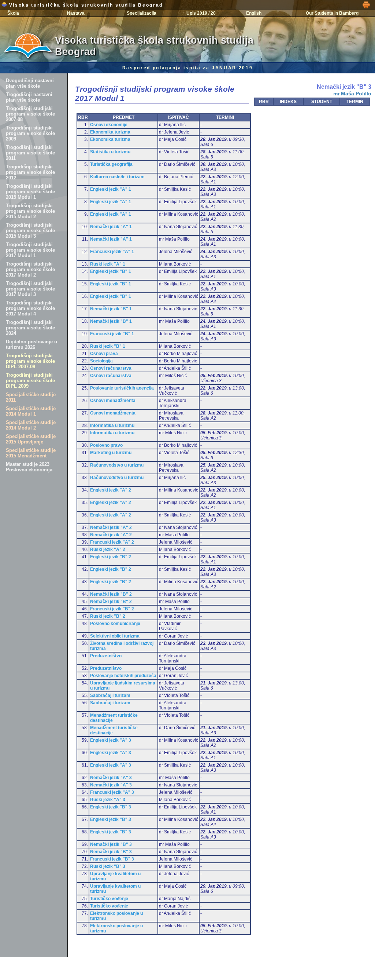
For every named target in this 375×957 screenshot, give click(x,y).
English (253, 13)
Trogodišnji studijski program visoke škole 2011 (30, 153)
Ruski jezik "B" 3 (107, 866)
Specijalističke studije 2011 (31, 397)
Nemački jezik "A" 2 (111, 527)
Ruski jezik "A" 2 (107, 549)
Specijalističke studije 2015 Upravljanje (31, 439)
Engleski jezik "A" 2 (110, 490)
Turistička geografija (111, 164)
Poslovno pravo (106, 445)
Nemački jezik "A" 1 (111, 226)
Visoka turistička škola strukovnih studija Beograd (85, 5)
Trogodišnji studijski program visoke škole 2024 (30, 327)
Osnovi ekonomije (108, 124)
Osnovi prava (104, 353)
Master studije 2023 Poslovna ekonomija (29, 466)
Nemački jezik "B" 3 (111, 844)
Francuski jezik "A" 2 (112, 542)
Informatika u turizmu (112, 425)
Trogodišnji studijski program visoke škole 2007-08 (30, 114)
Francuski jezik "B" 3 (112, 859)
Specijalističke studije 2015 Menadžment (31, 453)
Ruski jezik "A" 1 (107, 264)
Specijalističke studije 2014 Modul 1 (31, 411)
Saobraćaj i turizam (110, 695)
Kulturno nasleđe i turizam (117, 176)
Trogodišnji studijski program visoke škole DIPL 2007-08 (30, 361)
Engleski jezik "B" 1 (110, 271)
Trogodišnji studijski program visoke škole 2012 (30, 172)
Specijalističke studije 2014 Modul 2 (31, 425)
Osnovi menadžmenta (112, 400)
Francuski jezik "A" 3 (112, 792)
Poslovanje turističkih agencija (122, 388)
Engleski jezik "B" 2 (110, 556)
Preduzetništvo (106, 655)
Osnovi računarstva (110, 368)
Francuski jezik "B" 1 (112, 333)
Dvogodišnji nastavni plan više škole (30, 83)
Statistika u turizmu (110, 151)
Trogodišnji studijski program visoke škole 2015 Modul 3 (30, 230)
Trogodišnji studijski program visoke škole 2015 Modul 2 (30, 211)
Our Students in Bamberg (332, 13)
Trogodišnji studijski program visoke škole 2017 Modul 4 (30, 308)
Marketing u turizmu (110, 452)
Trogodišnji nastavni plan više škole (29, 97)
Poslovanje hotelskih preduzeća (123, 675)
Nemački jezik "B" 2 (111, 594)
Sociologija (101, 361)
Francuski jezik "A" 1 (112, 251)
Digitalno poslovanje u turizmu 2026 (31, 344)
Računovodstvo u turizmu (117, 465)
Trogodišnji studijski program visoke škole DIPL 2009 (30, 380)
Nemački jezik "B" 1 (111, 308)
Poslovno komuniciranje (115, 623)
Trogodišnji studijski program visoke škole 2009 (30, 133)
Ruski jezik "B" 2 (107, 616)
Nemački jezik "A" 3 (111, 777)
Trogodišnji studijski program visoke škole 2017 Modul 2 (30, 269)
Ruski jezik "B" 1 (107, 346)
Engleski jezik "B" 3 (110, 807)
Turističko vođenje (109, 898)
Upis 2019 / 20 (201, 13)
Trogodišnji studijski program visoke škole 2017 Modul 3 (30, 289)
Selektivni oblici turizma (115, 636)
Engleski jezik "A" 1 (110, 189)
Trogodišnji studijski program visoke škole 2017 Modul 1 (30, 250)
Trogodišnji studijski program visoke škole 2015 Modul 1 (30, 191)
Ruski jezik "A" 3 (107, 799)
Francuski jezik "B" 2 (112, 608)
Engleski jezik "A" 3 (110, 740)
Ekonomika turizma (110, 132)
